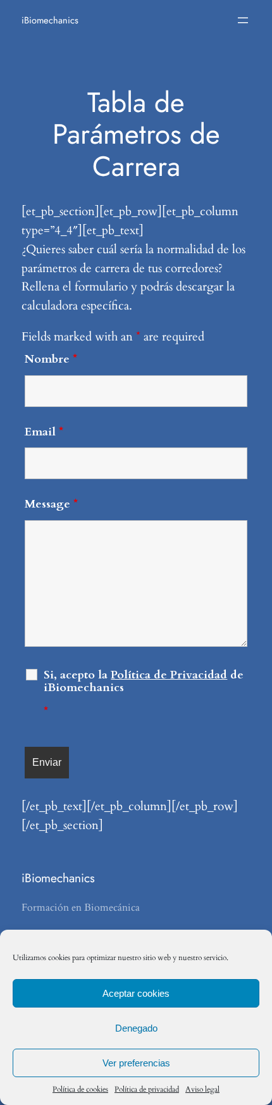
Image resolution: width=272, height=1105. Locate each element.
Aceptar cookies (136, 993)
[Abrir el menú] (242, 20)
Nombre (51, 359)
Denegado (136, 1028)
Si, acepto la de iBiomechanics (144, 693)
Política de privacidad (146, 1089)
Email (44, 432)
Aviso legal (202, 1089)
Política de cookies (80, 1089)
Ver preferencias (136, 1063)
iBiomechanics (50, 20)
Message (51, 504)
